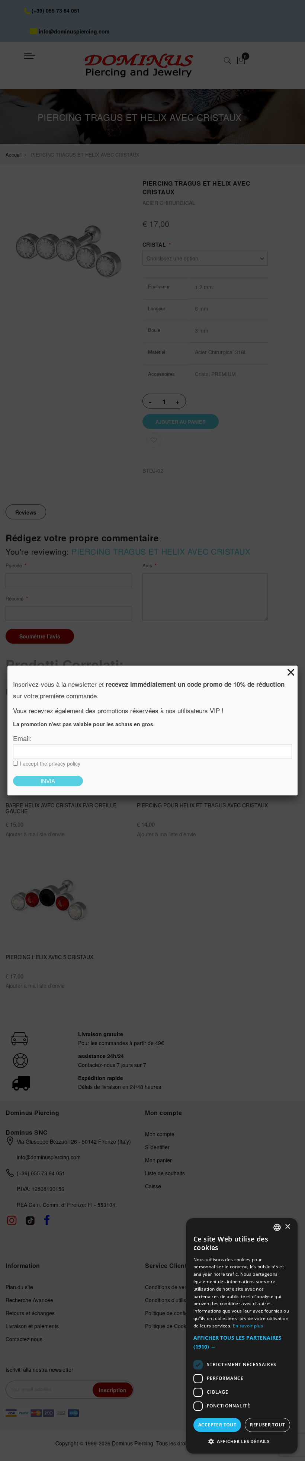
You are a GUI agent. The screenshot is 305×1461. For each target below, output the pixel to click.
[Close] (291, 672)
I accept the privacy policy (50, 763)
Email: (22, 738)
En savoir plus (248, 1326)
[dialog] (242, 1336)
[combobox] (277, 1227)
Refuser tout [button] (267, 1425)
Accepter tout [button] (217, 1425)
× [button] (287, 1227)
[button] (241, 1342)
